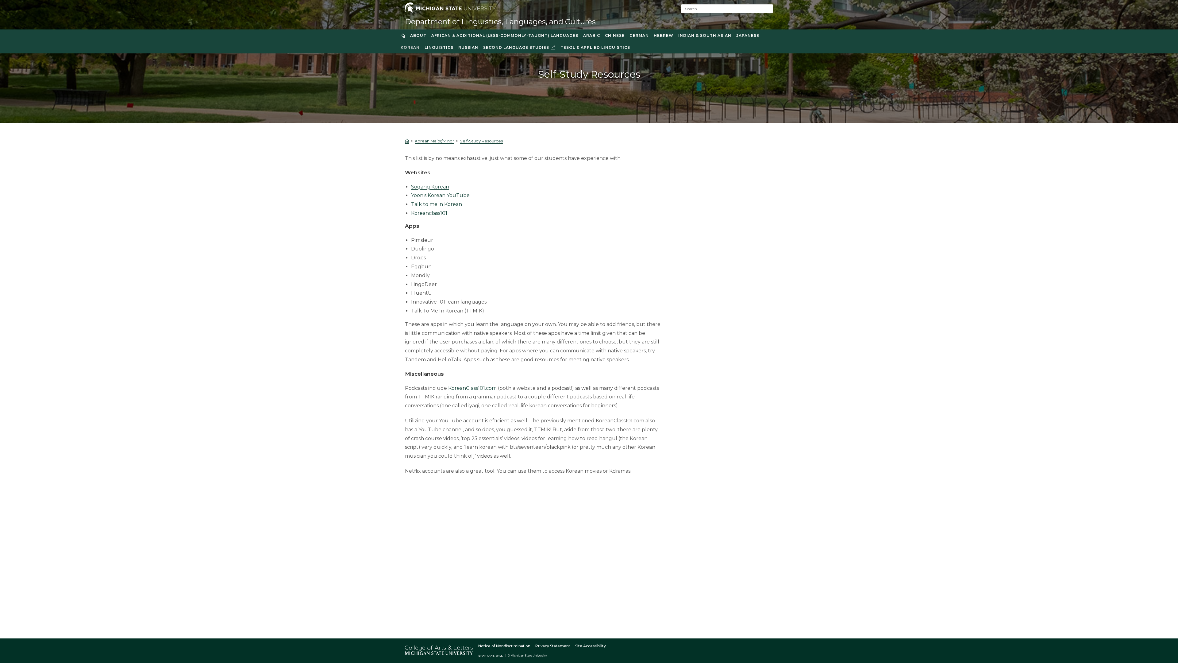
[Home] (407, 140)
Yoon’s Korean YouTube (440, 195)
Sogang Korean (430, 187)
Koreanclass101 (429, 213)
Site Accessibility (590, 646)
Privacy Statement (552, 646)
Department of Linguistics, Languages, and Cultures (500, 21)
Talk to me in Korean (436, 204)
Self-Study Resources (481, 140)
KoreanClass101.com (472, 388)
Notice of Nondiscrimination (504, 646)
